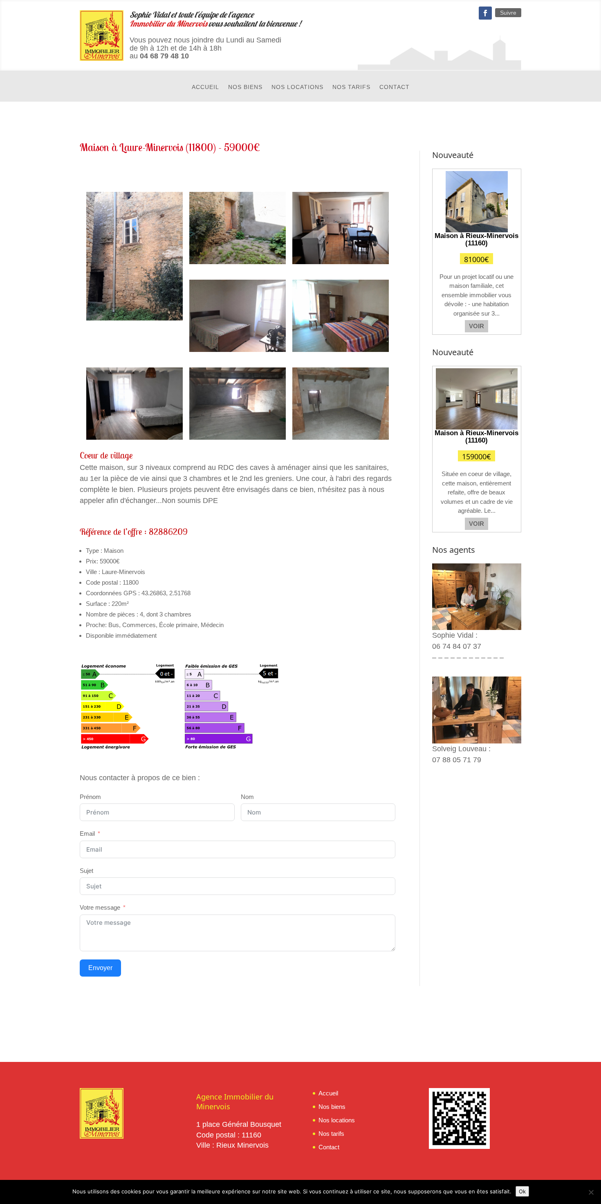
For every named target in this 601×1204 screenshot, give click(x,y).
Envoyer (100, 967)
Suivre (508, 12)
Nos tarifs (351, 87)
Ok (522, 1191)
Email (87, 833)
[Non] (591, 1192)
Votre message (100, 907)
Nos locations (297, 87)
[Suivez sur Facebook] (485, 13)
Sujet (86, 870)
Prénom (90, 796)
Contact (394, 87)
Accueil (205, 87)
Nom (247, 796)
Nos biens (245, 87)
